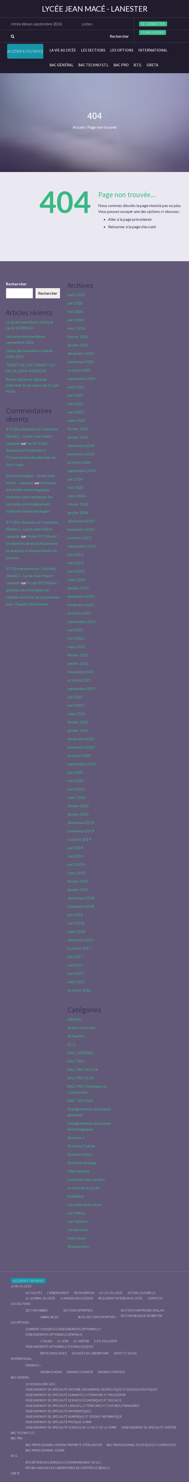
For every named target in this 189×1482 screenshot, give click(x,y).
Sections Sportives (78, 1310)
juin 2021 (75, 696)
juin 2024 (75, 479)
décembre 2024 (80, 445)
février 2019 (77, 881)
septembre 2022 (81, 621)
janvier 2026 (77, 345)
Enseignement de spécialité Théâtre (149, 1427)
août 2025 (76, 386)
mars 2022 (76, 646)
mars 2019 (76, 872)
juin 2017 (75, 956)
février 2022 (77, 655)
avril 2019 (75, 864)
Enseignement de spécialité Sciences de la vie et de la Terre (71, 1427)
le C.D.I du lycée (111, 1293)
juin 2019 (75, 847)
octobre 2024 (79, 462)
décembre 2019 (80, 822)
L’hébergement (58, 1293)
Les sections (93, 50)
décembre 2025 (80, 353)
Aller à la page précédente (130, 219)
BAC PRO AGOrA (82, 1069)
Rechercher (16, 283)
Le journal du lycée (40, 1298)
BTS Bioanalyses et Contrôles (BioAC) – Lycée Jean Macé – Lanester (31, 575)
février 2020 (77, 805)
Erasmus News (79, 1154)
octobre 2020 (79, 755)
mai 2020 (75, 780)
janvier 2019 (77, 889)
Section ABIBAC (37, 1310)
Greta (152, 64)
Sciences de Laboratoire (90, 1353)
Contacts (155, 1298)
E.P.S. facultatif (105, 1341)
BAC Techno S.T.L (93, 64)
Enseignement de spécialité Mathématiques (58, 1411)
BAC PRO (121, 64)
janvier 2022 (77, 663)
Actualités (76, 1036)
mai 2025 (75, 403)
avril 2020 (75, 789)
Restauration (78, 1246)
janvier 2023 (77, 588)
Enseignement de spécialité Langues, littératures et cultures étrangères (82, 1406)
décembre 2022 (80, 596)
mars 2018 (76, 931)
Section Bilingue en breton (141, 1316)
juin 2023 (75, 554)
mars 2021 (76, 713)
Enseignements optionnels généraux (54, 1334)
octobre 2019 (79, 839)
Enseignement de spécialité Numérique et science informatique (74, 1416)
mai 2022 (75, 629)
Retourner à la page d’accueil (132, 226)
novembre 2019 (80, 830)
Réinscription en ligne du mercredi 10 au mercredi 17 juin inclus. (32, 385)
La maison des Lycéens (86, 1179)
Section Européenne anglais (142, 1310)
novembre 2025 (80, 361)
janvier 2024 (77, 512)
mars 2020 (76, 797)
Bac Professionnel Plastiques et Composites (141, 1445)
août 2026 (76, 294)
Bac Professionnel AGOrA (45, 1450)
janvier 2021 (77, 730)
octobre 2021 (79, 680)
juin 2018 (75, 914)
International (152, 50)
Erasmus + (76, 1137)
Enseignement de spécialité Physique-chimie (59, 1422)
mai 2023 (75, 562)
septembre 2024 (81, 470)
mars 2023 (76, 579)
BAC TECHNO (80, 1100)
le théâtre (75, 1196)
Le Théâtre (81, 1341)
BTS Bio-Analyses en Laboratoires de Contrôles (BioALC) (68, 1468)
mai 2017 (75, 965)
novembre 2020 (80, 747)
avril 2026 (75, 319)
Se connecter (153, 24)
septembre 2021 (81, 688)
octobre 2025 (79, 370)
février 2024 (77, 504)
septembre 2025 (81, 378)
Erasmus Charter (81, 1145)
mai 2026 (75, 311)
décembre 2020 (80, 738)
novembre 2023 (80, 529)
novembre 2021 (80, 671)
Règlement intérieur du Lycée (120, 1298)
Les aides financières (84, 1204)
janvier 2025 (77, 437)
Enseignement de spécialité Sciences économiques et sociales (73, 1400)
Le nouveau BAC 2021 (40, 1384)
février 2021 (77, 722)
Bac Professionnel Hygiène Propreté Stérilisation (64, 1445)
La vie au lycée (62, 50)
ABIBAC (74, 1019)
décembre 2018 (80, 898)
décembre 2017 (80, 939)
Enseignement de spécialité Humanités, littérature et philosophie (76, 1395)
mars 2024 (76, 495)
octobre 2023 (79, 537)
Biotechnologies (53, 1353)
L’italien (46, 1341)
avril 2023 (75, 571)
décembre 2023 (80, 520)
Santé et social (125, 1353)
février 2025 (77, 428)
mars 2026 (76, 328)
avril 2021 (75, 705)
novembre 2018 (80, 906)
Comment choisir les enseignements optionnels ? (63, 1329)
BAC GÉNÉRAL (61, 64)
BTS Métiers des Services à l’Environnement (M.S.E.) (63, 1462)
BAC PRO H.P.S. (80, 1077)
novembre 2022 (80, 604)
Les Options (121, 50)
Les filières (76, 1212)
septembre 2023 (81, 546)
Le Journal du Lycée (83, 1187)
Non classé (76, 1238)
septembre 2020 (81, 763)
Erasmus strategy (82, 1162)
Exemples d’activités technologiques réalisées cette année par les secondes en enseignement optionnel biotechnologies (31, 496)
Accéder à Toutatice (25, 51)
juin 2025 (75, 395)
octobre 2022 (79, 613)
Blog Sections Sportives (97, 1317)
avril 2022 (75, 638)
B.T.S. (138, 64)
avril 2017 (75, 973)
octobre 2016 (79, 990)
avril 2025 (75, 412)
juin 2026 (75, 303)
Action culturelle (81, 1027)
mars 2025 (76, 420)
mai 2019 (75, 856)
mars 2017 (76, 981)
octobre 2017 (79, 948)
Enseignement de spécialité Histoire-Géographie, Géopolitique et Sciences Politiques (91, 1389)
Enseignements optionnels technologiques (59, 1346)
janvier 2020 (77, 814)
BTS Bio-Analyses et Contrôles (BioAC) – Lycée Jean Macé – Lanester (32, 436)
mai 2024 (75, 487)
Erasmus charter (80, 1372)
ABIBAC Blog (49, 1317)
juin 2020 (75, 772)
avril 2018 (75, 923)
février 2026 (77, 336)
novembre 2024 (80, 453)
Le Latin (62, 1341)
